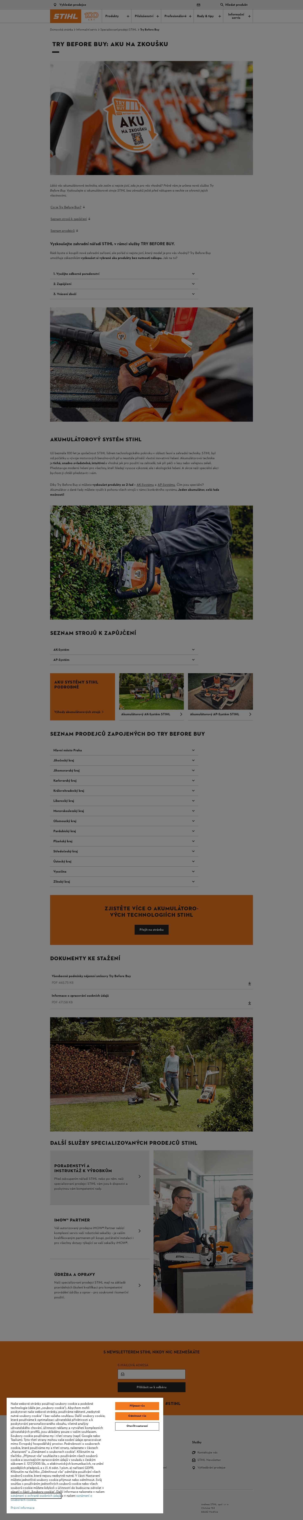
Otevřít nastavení (137, 1426)
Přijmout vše (137, 1406)
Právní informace (22, 1508)
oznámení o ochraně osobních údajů (36, 1496)
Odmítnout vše (137, 1416)
